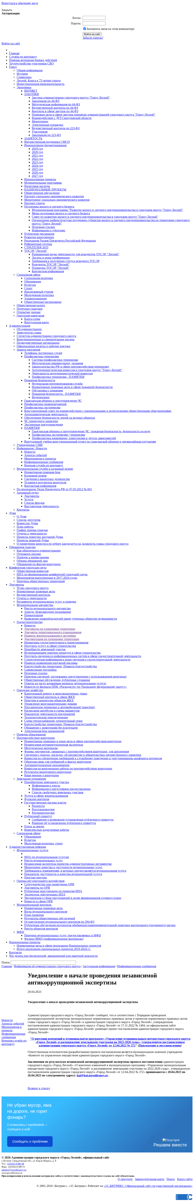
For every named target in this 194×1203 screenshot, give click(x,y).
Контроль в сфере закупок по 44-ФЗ (55, 111)
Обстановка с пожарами (47, 390)
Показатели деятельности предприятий (49, 714)
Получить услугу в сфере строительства (50, 645)
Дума (12, 513)
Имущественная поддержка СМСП (47, 141)
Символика (24, 77)
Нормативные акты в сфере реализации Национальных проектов (59, 945)
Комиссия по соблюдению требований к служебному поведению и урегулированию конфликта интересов (93, 758)
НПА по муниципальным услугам (46, 857)
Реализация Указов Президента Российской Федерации (60, 240)
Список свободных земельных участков (57, 792)
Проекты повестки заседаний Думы (40, 536)
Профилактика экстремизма (42, 407)
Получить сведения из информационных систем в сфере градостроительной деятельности (82, 656)
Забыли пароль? (93, 37)
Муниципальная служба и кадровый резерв (45, 468)
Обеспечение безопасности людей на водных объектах (59, 417)
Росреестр (38, 806)
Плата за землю (34, 826)
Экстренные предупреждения (43, 424)
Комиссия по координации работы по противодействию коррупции (68, 768)
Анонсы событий (35, 455)
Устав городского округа (32, 588)
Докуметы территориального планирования (52, 632)
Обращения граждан (22, 547)
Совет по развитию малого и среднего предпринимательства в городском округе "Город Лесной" (95, 216)
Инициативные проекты (40, 179)
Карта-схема (32, 319)
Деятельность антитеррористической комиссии (62, 373)
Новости (29, 451)
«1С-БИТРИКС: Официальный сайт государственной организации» (148, 1185)
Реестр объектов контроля (41, 928)
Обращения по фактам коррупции (39, 564)
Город (13, 66)
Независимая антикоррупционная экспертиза (53, 744)
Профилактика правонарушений (45, 404)
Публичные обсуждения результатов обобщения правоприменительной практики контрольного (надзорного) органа (99, 925)
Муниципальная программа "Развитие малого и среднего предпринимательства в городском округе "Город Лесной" (107, 210)
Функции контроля (36, 799)
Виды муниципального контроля (45, 911)
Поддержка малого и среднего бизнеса (49, 206)
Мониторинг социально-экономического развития (56, 199)
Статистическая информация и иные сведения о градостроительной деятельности (77, 659)
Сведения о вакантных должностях (47, 479)
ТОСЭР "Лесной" (35, 250)
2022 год (37, 158)
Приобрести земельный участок (45, 649)
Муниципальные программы (43, 182)
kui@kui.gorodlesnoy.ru (92, 1075)
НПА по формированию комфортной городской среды (52, 574)
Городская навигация (30, 315)
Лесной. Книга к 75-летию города (39, 80)
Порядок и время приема (33, 557)
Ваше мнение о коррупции (41, 775)
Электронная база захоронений (44, 731)
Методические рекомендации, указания (57, 363)
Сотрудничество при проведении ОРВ (49, 884)
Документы (31, 496)
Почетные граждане (30, 308)
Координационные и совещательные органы (45, 339)
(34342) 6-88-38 (15, 1163)
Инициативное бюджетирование (45, 145)
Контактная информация (48, 271)
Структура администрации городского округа (46, 336)
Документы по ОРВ (37, 887)
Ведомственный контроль (33, 594)
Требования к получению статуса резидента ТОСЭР (65, 261)
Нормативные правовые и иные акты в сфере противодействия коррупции (72, 741)
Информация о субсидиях (48, 230)
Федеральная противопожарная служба (57, 383)
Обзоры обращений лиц (32, 560)
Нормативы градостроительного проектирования (56, 642)
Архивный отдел (28, 492)
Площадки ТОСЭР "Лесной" (50, 267)
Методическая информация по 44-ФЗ (56, 104)
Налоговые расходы (37, 186)
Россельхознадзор (43, 809)
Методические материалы (41, 748)
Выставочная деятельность (41, 506)
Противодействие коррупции (36, 737)
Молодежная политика (39, 295)
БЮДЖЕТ (30, 90)
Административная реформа (27, 846)
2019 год (37, 148)
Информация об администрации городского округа (47, 966)
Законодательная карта (149, 1179)
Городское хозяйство (30, 690)
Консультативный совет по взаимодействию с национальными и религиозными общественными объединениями (97, 410)
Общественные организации (42, 301)
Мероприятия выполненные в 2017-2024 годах (47, 577)
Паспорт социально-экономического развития (54, 196)
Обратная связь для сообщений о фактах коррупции (57, 761)
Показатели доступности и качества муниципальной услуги (63, 874)
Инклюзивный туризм (38, 291)
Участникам (40, 131)
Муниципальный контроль (34, 904)
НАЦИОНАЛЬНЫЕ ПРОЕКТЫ (45, 189)
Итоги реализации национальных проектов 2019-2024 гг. (54, 949)
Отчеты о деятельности (32, 533)
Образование (32, 281)
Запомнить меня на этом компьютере (110, 28)
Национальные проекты (24, 942)
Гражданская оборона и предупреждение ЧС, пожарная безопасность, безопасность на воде (91, 431)
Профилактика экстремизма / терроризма (58, 434)
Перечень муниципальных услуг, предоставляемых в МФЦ (62, 935)
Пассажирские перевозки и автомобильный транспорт (59, 707)
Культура (30, 284)
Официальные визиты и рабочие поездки (43, 346)
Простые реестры (35, 877)
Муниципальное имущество (35, 605)
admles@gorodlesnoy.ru (14, 1169)
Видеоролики (40, 397)
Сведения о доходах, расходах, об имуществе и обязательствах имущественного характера (82, 754)
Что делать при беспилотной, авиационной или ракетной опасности (53, 955)
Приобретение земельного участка (46, 782)
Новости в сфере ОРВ (38, 901)
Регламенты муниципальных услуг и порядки (46, 601)
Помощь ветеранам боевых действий (33, 60)
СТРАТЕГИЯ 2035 (36, 247)
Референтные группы (38, 244)
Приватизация (33, 615)
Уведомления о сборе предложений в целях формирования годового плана (72, 898)
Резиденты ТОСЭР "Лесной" (51, 264)
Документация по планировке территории (51, 639)
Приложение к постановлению (160, 1045)
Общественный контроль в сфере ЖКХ (49, 697)
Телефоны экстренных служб (43, 353)
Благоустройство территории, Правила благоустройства (60, 666)
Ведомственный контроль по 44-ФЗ (55, 107)
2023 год (37, 162)
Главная (14, 53)
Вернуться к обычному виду (20, 3)
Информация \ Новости (32, 448)
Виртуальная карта (36, 322)
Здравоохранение (35, 298)
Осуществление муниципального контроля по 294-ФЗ (59, 921)
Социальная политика (38, 278)
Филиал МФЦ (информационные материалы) (53, 938)
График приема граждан (32, 530)
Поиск (171, 1179)
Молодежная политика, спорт (43, 843)
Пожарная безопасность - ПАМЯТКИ (56, 393)
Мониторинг (40, 121)
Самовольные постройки (40, 669)
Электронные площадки (47, 124)
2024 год (37, 165)
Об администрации (29, 329)
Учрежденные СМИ (30, 445)
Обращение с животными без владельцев (51, 727)
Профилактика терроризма (41, 356)
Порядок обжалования (31, 734)
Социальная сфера (28, 274)
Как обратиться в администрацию (39, 550)
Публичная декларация (39, 233)
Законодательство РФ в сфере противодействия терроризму (70, 366)
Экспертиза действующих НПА (44, 894)
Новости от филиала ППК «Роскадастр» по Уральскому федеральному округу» (75, 686)
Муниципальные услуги (32, 850)
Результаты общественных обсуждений (49, 918)
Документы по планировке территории (49, 628)
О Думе (22, 516)
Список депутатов (28, 519)
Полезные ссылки (43, 227)
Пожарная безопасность (39, 380)
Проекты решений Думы (33, 540)
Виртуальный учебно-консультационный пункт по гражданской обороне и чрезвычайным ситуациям (90, 441)
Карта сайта (184, 1179)
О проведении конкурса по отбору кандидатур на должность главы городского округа (72, 543)
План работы (25, 526)
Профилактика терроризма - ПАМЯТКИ (58, 376)
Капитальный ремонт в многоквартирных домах (55, 693)
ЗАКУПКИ (31, 94)
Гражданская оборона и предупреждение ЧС (53, 400)
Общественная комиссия (32, 571)
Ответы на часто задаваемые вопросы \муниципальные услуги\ (65, 683)
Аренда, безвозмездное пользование (47, 611)
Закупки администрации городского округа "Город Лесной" (71, 97)
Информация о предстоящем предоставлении (61, 789)
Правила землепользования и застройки (50, 635)
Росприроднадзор (43, 812)
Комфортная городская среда (27, 567)
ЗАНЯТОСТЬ (33, 138)
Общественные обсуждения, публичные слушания (57, 680)
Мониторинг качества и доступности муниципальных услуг (63, 867)
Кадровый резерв (35, 475)
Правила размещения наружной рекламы (50, 663)
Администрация (19, 325)
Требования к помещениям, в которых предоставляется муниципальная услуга (75, 870)
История (22, 73)
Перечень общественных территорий (41, 581)
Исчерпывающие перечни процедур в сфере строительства (62, 652)
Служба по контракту (23, 56)
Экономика (24, 87)
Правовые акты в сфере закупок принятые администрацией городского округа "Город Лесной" (93, 114)
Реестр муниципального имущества (47, 608)
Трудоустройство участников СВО (31, 63)
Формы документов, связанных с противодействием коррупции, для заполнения (76, 751)
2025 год (37, 169)
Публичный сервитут (38, 816)
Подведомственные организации (38, 342)
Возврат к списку (39, 1088)
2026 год (37, 172)
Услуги (28, 499)
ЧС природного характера (41, 421)
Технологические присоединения (46, 717)
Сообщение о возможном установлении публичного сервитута (72, 819)
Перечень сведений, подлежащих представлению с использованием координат (75, 676)
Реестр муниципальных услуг (43, 860)
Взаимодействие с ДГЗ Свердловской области (62, 118)
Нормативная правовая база (42, 472)
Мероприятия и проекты (40, 458)
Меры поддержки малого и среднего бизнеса (61, 213)
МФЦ (20, 932)
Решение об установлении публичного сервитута (64, 823)
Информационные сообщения (43, 462)
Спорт (28, 288)
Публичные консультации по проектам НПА (53, 891)
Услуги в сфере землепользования (46, 795)
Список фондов (34, 502)
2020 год (37, 152)
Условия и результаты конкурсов (45, 482)
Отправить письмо (29, 554)
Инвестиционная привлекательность (40, 84)
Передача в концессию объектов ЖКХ (49, 700)
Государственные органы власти (45, 802)
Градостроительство (30, 622)
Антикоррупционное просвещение (47, 765)
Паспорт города (34, 203)
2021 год (37, 155)
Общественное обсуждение (42, 193)
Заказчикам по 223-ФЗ (46, 135)
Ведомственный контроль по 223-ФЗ (56, 128)
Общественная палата (31, 305)
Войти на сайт (11, 43)
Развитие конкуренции (39, 237)
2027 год (37, 175)
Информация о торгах (46, 785)
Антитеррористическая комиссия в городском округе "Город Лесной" (77, 370)
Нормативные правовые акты (36, 591)
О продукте (125, 1179)
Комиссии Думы (27, 523)
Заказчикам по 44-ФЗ (45, 101)
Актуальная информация (99, 966)
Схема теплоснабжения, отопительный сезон (53, 720)
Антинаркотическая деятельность (46, 414)
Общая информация (29, 70)
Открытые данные (29, 312)
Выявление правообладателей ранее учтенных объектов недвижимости (70, 618)
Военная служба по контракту (43, 465)
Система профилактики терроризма (55, 359)
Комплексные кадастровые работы (46, 829)
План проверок (34, 915)
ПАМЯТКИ (32, 428)
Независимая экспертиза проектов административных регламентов (68, 863)
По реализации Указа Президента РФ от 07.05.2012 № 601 (54, 489)
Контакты (23, 509)
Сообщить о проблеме (30, 1141)
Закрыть (7, 10)
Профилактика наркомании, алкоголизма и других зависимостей (74, 438)
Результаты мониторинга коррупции (47, 771)
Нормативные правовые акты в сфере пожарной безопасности (72, 387)
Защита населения (28, 349)
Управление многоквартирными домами (50, 703)
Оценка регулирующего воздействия (40, 880)
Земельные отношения (31, 778)
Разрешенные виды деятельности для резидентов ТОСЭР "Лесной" (75, 254)
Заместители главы (29, 332)
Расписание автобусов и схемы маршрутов (52, 710)
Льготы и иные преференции (51, 257)
